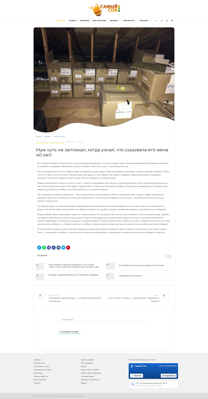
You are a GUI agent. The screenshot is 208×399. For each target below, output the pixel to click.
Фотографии (87, 363)
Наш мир (144, 20)
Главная (72, 20)
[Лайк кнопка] (39, 239)
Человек (113, 20)
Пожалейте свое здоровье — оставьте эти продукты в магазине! (75, 298)
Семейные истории (57, 142)
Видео (84, 383)
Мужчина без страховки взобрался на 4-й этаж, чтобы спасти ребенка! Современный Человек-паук (74, 266)
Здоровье (84, 20)
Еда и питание (99, 20)
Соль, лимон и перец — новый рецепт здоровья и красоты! (133, 298)
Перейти (138, 376)
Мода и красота (41, 376)
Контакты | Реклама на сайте (142, 360)
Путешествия (87, 376)
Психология (39, 363)
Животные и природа (91, 373)
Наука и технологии (90, 380)
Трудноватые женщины (130, 276)
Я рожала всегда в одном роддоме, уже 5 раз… (142, 265)
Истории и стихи (42, 142)
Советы (37, 383)
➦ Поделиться (168, 376)
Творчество (128, 20)
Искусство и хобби (90, 370)
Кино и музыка (87, 360)
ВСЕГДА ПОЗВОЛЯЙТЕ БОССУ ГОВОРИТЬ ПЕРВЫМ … (73, 276)
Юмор (84, 366)
